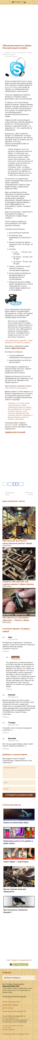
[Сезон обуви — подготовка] (19, 849)
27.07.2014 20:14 (13, 697)
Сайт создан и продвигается (19, 960)
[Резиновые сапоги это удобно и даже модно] (19, 828)
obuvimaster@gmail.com (10, 1018)
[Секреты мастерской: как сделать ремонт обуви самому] (19, 548)
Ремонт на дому (8, 54)
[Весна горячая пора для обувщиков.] (19, 867)
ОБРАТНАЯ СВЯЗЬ (10, 1005)
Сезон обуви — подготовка (15, 862)
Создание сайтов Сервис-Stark (15, 1034)
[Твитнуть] (15, 484)
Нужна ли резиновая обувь (16, 823)
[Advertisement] (19, 24)
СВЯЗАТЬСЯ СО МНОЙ (15, 432)
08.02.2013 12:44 (13, 741)
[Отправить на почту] (4, 484)
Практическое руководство (14, 1011)
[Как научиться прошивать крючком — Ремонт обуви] (19, 589)
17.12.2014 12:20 (13, 639)
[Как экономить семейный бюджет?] (19, 897)
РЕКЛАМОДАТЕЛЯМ (11, 1002)
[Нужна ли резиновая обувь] (19, 810)
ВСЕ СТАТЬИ (7, 1008)
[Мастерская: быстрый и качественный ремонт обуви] (19, 507)
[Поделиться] (10, 484)
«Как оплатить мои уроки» (16, 388)
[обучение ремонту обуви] (19, 67)
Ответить (5, 651)
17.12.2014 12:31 (16, 659)
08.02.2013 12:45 (13, 725)
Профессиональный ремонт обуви (18, 53)
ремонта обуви (11, 87)
